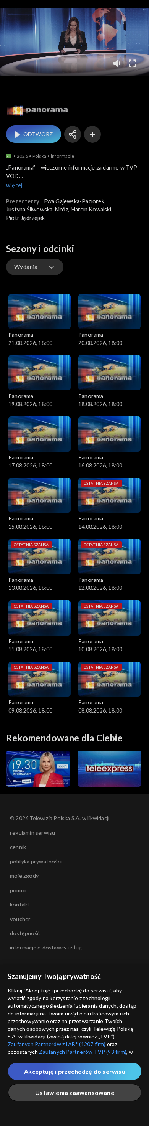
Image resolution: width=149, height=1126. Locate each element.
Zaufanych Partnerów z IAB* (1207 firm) (57, 1044)
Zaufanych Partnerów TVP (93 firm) (82, 1051)
